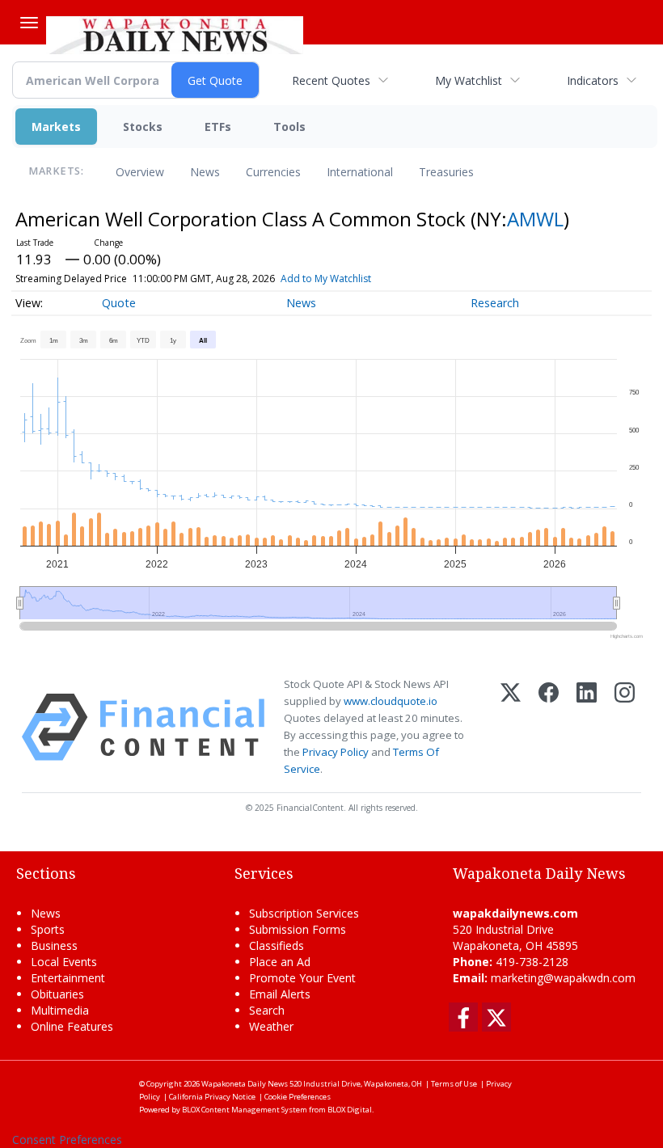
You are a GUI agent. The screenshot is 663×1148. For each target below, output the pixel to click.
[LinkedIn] (586, 727)
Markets (56, 126)
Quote (119, 302)
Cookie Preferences (297, 1096)
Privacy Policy (335, 752)
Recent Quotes (331, 80)
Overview (140, 171)
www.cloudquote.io (390, 701)
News (205, 171)
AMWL (535, 218)
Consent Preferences (67, 1139)
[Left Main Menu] (29, 23)
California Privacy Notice (212, 1096)
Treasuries (446, 171)
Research (495, 302)
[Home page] (174, 33)
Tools (289, 126)
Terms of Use (454, 1083)
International (360, 171)
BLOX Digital (349, 1109)
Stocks (143, 126)
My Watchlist (468, 80)
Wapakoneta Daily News (244, 1083)
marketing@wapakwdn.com (563, 978)
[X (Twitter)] (510, 727)
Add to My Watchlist (326, 278)
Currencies (273, 171)
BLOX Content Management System (244, 1109)
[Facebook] (548, 727)
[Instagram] (624, 727)
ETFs (218, 126)
